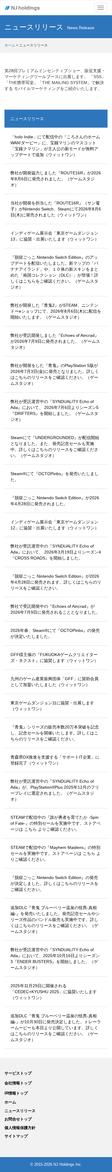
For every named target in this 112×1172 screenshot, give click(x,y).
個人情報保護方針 (20, 1128)
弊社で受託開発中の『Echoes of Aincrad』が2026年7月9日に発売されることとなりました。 (55, 609)
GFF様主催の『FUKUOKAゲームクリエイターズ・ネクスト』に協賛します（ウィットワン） (54, 657)
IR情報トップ (16, 1093)
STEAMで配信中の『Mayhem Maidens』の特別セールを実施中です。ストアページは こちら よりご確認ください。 (55, 853)
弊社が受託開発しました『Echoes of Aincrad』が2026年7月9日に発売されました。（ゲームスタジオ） (55, 341)
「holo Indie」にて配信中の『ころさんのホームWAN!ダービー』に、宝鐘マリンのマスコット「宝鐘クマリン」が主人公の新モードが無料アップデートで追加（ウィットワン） (55, 145)
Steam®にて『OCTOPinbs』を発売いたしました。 (54, 476)
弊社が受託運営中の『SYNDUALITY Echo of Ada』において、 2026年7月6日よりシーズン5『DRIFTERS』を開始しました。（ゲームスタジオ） (54, 410)
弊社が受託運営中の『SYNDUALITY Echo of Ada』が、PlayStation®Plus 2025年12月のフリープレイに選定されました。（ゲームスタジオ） (54, 790)
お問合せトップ (18, 1119)
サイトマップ (16, 1136)
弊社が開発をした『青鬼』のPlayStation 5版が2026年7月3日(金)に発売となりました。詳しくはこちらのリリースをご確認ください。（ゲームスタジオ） (54, 374)
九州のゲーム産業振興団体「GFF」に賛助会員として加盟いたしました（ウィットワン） (54, 681)
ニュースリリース (27, 118)
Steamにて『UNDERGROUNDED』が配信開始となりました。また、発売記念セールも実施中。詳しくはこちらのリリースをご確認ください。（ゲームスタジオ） (54, 446)
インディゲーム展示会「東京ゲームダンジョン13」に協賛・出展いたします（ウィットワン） (54, 236)
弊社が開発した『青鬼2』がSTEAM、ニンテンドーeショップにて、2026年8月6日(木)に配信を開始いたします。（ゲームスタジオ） (55, 311)
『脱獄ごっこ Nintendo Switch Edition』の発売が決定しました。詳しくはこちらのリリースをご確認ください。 (54, 883)
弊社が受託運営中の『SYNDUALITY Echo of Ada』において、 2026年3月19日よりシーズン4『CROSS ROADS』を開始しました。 (55, 552)
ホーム (9, 45)
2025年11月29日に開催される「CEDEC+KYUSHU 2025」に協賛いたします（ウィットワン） (53, 991)
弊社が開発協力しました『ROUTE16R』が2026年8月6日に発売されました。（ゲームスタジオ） (55, 178)
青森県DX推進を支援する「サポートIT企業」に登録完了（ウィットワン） (54, 760)
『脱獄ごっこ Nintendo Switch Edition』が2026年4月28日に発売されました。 (54, 500)
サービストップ (18, 1073)
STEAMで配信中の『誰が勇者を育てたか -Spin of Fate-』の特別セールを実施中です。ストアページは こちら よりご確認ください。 (55, 823)
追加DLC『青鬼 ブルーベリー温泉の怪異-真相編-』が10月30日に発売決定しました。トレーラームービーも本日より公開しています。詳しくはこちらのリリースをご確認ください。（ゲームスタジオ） (55, 1027)
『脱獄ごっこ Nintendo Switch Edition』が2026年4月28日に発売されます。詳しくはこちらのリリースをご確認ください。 (55, 582)
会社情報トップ (18, 1083)
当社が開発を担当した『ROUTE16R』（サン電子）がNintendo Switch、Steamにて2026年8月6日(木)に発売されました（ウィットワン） (55, 209)
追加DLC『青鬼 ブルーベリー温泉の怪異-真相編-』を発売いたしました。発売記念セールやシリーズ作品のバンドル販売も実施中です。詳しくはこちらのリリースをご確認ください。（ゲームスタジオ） (55, 919)
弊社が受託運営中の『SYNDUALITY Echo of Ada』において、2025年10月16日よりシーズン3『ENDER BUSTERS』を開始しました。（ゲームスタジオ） (55, 958)
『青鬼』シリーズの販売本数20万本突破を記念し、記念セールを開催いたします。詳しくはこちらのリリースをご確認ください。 (54, 733)
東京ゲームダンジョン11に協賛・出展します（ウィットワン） (52, 705)
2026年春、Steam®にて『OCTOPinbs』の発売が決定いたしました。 (55, 633)
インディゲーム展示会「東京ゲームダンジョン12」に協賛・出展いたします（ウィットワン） (54, 525)
